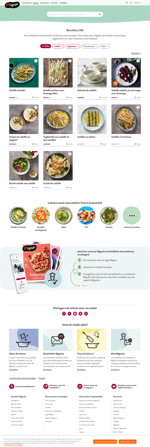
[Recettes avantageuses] (41, 218)
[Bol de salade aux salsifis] (24, 171)
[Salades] (109, 218)
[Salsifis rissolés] (24, 79)
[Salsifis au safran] (92, 125)
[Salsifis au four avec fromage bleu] (58, 79)
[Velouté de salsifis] (92, 79)
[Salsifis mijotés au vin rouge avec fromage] (126, 79)
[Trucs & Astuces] (91, 350)
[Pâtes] (64, 218)
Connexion (137, 2)
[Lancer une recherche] (127, 3)
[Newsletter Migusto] (57, 350)
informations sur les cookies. (14, 445)
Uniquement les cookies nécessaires (105, 442)
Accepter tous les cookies (127, 442)
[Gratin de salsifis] (58, 171)
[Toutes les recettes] (132, 218)
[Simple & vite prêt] (18, 218)
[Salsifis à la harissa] (126, 125)
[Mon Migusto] (125, 350)
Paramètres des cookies (87, 425)
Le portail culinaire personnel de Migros (22, 378)
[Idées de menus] (23, 350)
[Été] (86, 218)
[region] (75, 441)
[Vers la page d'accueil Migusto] (12, 3)
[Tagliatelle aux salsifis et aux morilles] (58, 125)
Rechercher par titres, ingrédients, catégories (75, 14)
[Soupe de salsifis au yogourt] (24, 125)
